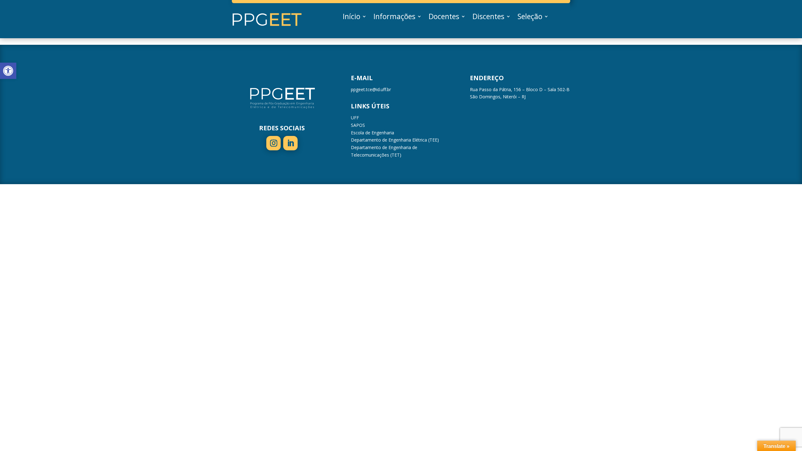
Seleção (530, 17)
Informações (394, 17)
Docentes (444, 17)
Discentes (488, 17)
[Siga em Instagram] (273, 143)
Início (351, 17)
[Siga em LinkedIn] (290, 143)
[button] (8, 71)
